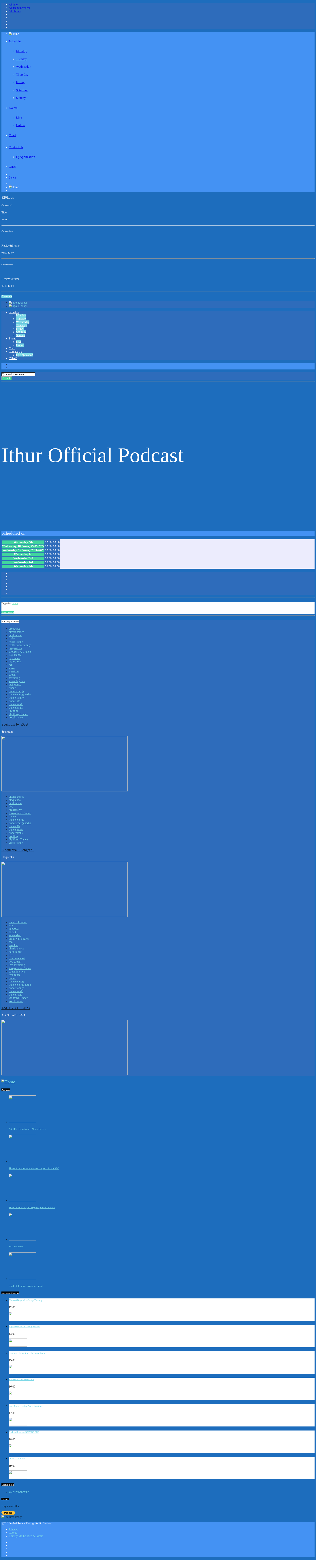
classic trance (16, 631)
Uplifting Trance (18, 714)
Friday (20, 82)
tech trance (15, 684)
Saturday (22, 90)
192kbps (22, 305)
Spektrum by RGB (14, 724)
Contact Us (16, 147)
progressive (15, 648)
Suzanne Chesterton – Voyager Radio (27, 1353)
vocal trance (16, 717)
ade (11, 925)
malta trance (16, 641)
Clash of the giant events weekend (26, 1286)
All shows (14, 11)
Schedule (15, 41)
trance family (16, 697)
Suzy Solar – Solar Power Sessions (25, 1406)
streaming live (17, 681)
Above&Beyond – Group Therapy (25, 1300)
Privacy (13, 1529)
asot (11, 941)
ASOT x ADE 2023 (15, 1008)
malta (12, 638)
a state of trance (18, 922)
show (12, 668)
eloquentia (15, 799)
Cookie (13, 1532)
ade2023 (14, 928)
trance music (16, 704)
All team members (19, 7)
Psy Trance (15, 654)
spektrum (14, 671)
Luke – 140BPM (17, 1458)
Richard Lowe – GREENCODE (24, 1432)
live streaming (17, 964)
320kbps (22, 302)
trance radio (15, 994)
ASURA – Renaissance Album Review (27, 1129)
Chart (12, 135)
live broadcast (17, 958)
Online (20, 125)
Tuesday (21, 59)
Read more (7, 612)
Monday (21, 51)
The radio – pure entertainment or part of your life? (34, 1168)
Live (19, 117)
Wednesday (23, 66)
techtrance (14, 974)
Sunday (21, 98)
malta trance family (20, 645)
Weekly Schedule (19, 1491)
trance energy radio (20, 694)
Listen (12, 177)
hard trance (15, 635)
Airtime (13, 4)
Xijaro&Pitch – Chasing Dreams (24, 1326)
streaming (14, 677)
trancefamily (16, 707)
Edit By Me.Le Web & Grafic (26, 1536)
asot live (13, 945)
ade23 (12, 932)
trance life (14, 701)
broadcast (14, 628)
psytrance (14, 658)
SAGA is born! (16, 1246)
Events (13, 108)
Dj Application (25, 157)
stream (12, 674)
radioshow (15, 661)
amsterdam (15, 935)
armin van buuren (19, 938)
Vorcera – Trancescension (21, 1379)
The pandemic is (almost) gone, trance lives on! (32, 1207)
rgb (11, 664)
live (11, 806)
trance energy (16, 691)
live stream (15, 961)
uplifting (13, 710)
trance (15, 603)
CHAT (13, 166)
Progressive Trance (20, 651)
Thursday (22, 74)
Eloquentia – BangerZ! (17, 850)
